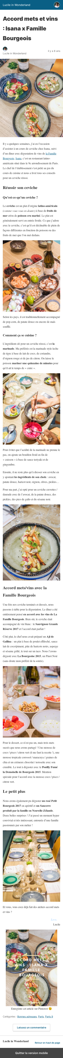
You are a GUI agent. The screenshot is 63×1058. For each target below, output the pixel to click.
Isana (18, 158)
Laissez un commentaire (31, 1027)
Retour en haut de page (47, 1042)
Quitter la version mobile (31, 1053)
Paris (41, 1016)
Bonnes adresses (27, 1016)
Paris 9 (49, 1016)
